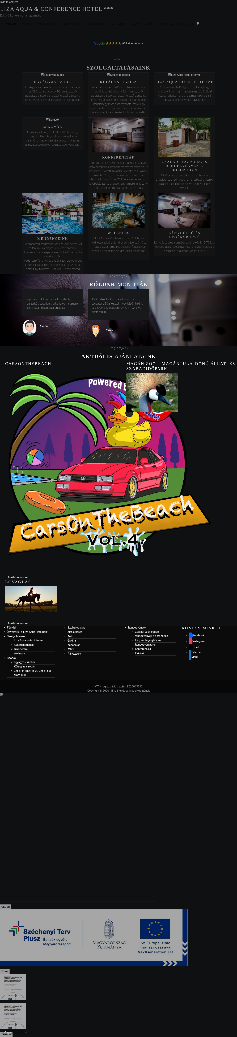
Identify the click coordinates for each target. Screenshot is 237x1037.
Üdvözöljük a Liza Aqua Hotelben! (27, 632)
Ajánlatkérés (74, 632)
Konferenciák (143, 649)
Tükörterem (21, 649)
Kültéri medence (24, 644)
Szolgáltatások (16, 636)
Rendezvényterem (146, 644)
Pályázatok (74, 653)
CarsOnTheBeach (28, 363)
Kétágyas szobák (24, 666)
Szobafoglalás (76, 627)
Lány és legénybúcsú (148, 640)
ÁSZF (70, 649)
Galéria (71, 640)
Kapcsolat (73, 645)
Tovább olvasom (18, 577)
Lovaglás (18, 582)
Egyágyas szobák (24, 662)
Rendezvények (137, 627)
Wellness (19, 653)
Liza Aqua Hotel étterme (28, 640)
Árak (70, 636)
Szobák (11, 658)
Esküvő (139, 653)
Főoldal (11, 627)
